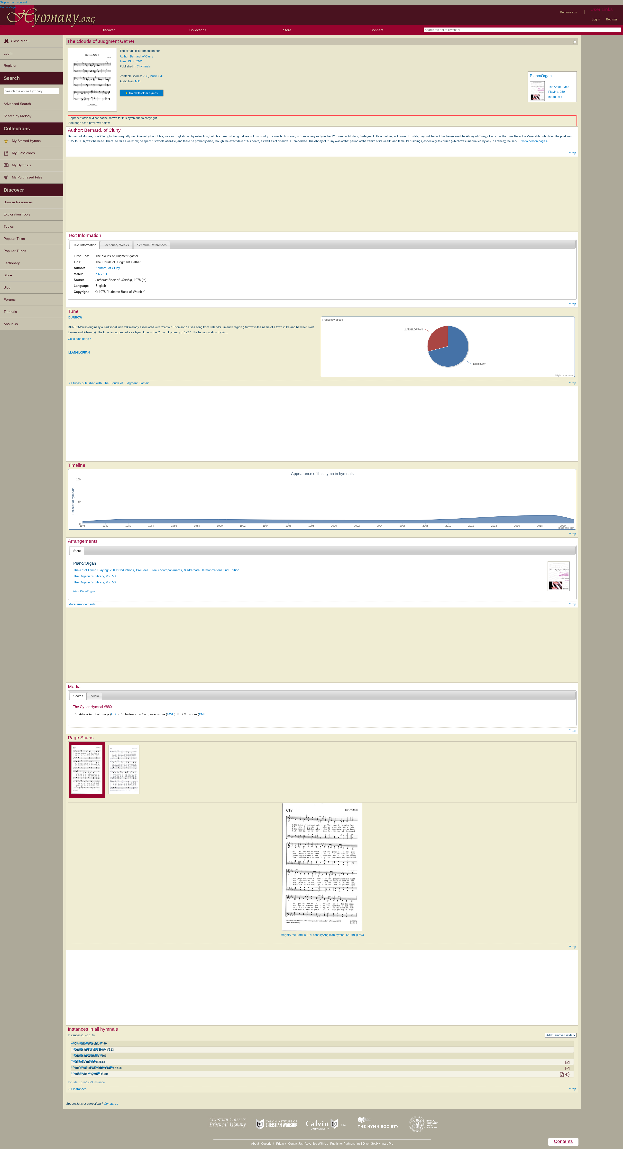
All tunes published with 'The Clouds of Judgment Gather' (108, 383)
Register (611, 19)
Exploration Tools (17, 214)
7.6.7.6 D (101, 274)
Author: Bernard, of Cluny (136, 56)
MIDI (138, 81)
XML (202, 714)
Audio (95, 696)
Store (287, 30)
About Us (11, 324)
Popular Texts (14, 239)
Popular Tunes (15, 251)
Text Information (84, 245)
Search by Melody (17, 116)
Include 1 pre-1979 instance (86, 1082)
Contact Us (295, 1143)
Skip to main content (13, 2)
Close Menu (20, 41)
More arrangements (82, 604)
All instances (77, 1089)
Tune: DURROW (131, 61)
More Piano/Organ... (85, 591)
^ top (572, 153)
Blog (7, 287)
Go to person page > (534, 141)
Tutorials (10, 312)
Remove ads (568, 12)
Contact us (111, 1103)
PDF (145, 76)
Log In (8, 53)
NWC (170, 714)
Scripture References (152, 245)
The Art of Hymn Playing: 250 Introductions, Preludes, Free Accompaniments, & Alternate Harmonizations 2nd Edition (156, 570)
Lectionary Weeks (116, 245)
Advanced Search (17, 104)
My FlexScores (23, 153)
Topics (9, 226)
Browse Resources (18, 202)
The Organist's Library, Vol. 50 (94, 576)
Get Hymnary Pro (382, 1143)
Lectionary (12, 263)
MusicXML (157, 76)
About (255, 1143)
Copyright (267, 1143)
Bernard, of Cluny (107, 268)
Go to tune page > (80, 339)
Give (366, 1143)
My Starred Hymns (26, 141)
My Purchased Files (27, 177)
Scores (78, 696)
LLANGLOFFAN (79, 352)
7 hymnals (144, 66)
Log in (596, 19)
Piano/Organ (541, 76)
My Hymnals (21, 165)
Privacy (281, 1143)
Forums (10, 299)
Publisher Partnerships (345, 1143)
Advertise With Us (316, 1143)
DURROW (75, 317)
